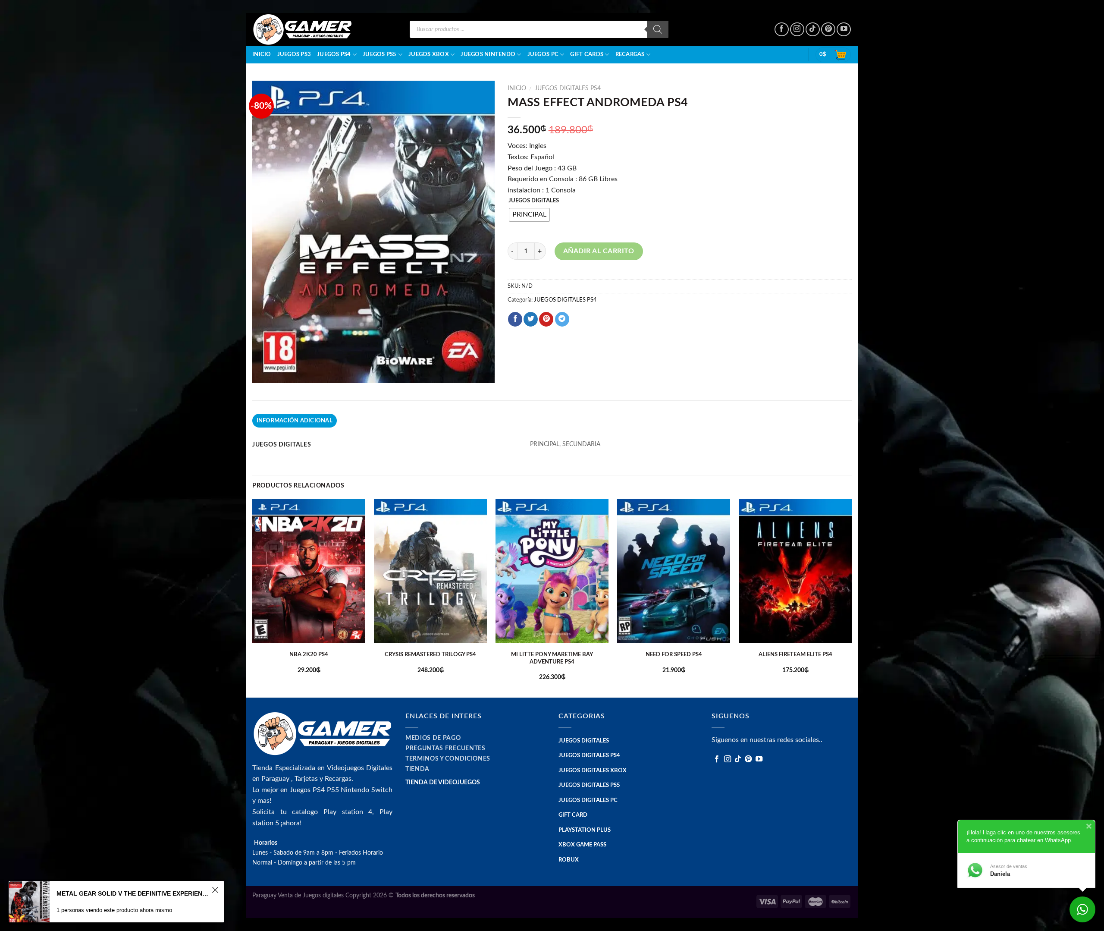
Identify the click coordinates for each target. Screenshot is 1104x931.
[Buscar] (657, 29)
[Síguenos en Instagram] (797, 29)
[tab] (294, 421)
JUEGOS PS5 (380, 54)
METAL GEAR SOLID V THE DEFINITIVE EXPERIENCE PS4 (132, 893)
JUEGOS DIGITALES (533, 201)
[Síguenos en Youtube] (844, 29)
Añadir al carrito (598, 251)
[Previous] (252, 597)
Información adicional (294, 420)
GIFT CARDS (586, 54)
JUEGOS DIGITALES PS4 (568, 88)
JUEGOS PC (542, 54)
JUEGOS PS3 (294, 54)
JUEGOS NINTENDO (488, 54)
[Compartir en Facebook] (515, 319)
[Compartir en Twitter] (531, 319)
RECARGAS (630, 54)
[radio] (529, 214)
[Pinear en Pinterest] (546, 319)
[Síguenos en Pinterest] (828, 29)
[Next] (851, 597)
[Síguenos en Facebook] (782, 29)
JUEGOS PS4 (334, 54)
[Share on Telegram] (562, 319)
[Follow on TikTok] (813, 29)
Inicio (261, 54)
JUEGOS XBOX (428, 54)
